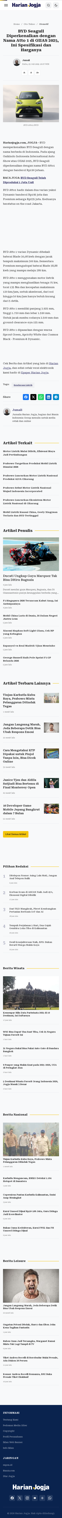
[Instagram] (27, 1498)
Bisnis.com (9, 1470)
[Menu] (6, 5)
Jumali (26, 60)
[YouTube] (35, 1498)
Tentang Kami (10, 1420)
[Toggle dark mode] (56, 5)
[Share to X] (33, 397)
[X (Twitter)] (20, 1498)
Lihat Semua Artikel (15, 834)
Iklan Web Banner (13, 1442)
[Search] (48, 5)
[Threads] (42, 1498)
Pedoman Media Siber (15, 1425)
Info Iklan (8, 1448)
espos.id (7, 1465)
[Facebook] (12, 1498)
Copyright (8, 1431)
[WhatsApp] (50, 1498)
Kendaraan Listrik (23, 385)
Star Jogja (9, 1476)
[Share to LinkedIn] (48, 397)
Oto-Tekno (29, 24)
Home (17, 24)
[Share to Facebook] (26, 397)
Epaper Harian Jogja (34, 372)
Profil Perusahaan (13, 1436)
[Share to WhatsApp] (41, 397)
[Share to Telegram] (56, 397)
